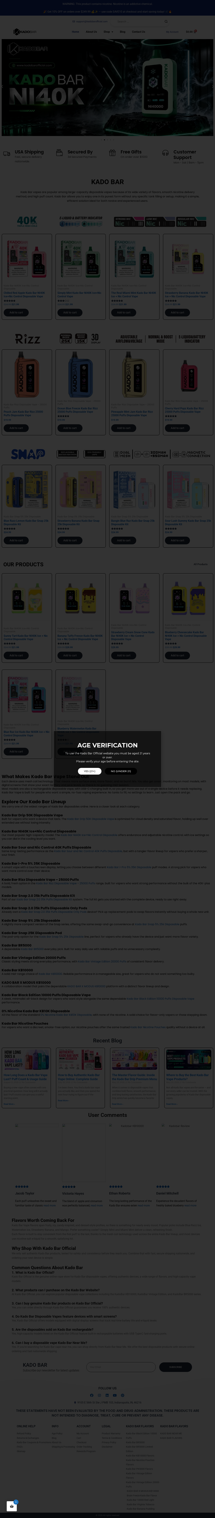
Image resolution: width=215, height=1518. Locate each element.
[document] (107, 759)
